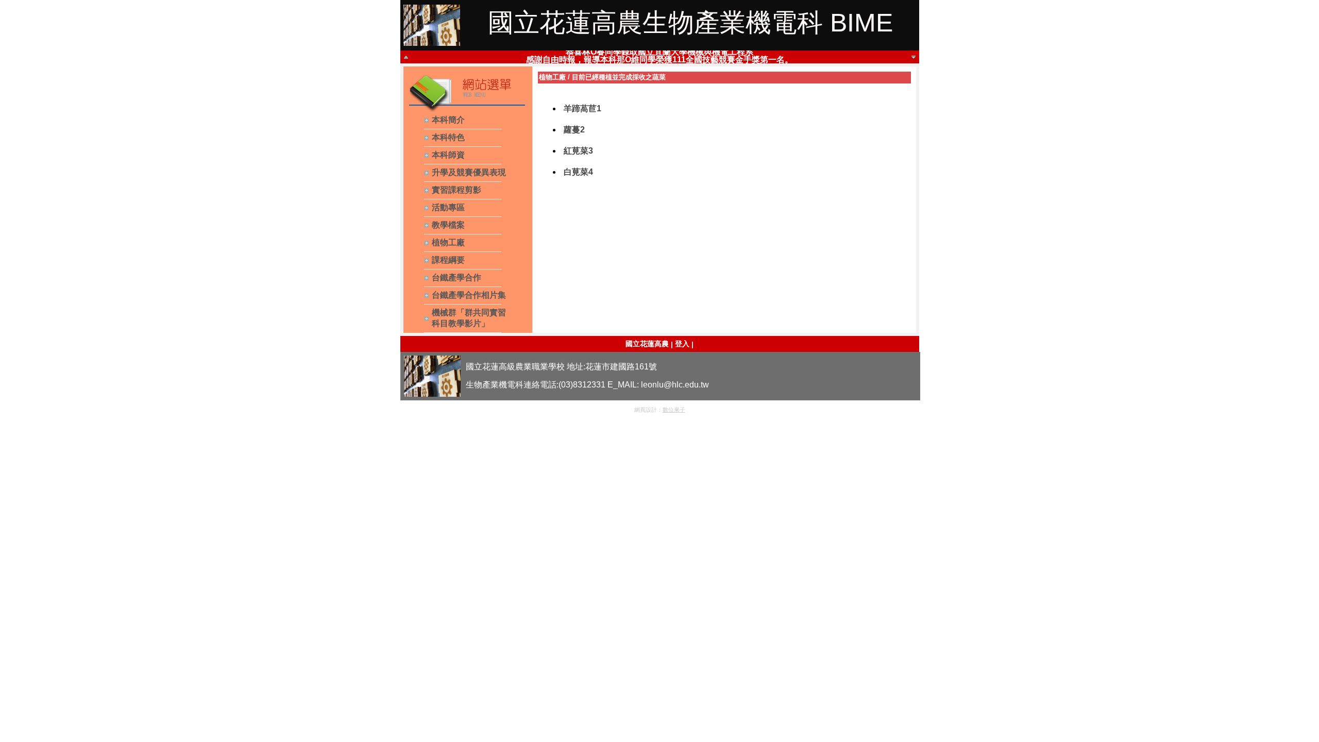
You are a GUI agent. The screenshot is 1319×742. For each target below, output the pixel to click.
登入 (682, 344)
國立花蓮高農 (647, 344)
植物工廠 (552, 77)
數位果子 (674, 410)
